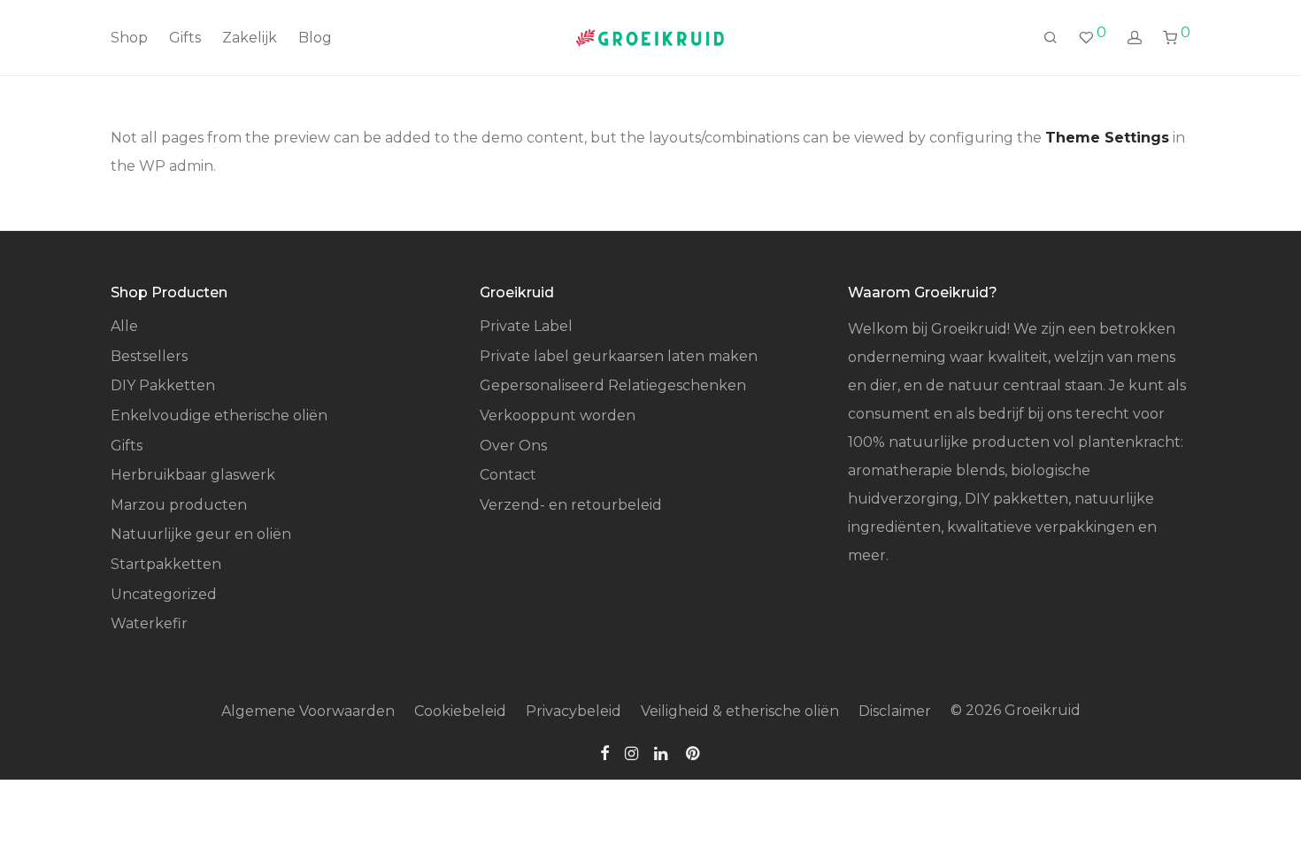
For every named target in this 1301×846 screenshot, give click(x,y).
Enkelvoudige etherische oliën (219, 415)
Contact (508, 474)
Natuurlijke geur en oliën (201, 534)
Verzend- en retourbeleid (571, 504)
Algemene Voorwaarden (308, 711)
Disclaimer (894, 711)
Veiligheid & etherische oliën (740, 711)
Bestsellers (149, 356)
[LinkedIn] (662, 752)
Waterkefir (149, 623)
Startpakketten (166, 564)
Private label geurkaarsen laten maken (619, 356)
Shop (129, 37)
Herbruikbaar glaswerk (193, 474)
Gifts (185, 37)
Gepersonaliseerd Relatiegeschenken (613, 385)
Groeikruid (1043, 710)
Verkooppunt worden (557, 415)
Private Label (526, 326)
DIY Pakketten (163, 385)
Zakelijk (249, 37)
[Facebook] (604, 752)
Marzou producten (179, 504)
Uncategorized (164, 594)
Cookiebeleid (460, 711)
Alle (124, 326)
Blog (315, 37)
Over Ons (513, 445)
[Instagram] (631, 752)
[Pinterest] (694, 752)
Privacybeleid (573, 711)
